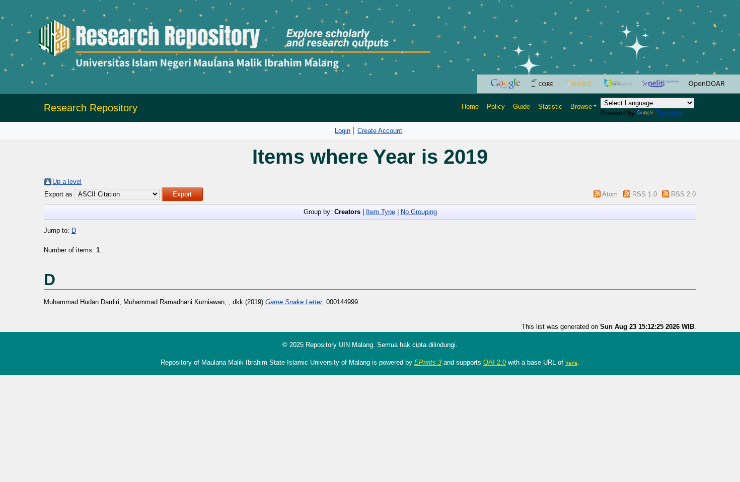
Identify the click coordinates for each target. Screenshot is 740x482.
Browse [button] (581, 106)
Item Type (380, 212)
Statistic (550, 106)
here (571, 363)
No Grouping (419, 212)
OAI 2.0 (494, 362)
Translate (669, 113)
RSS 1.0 (644, 194)
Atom (610, 194)
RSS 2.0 (683, 194)
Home (470, 106)
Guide (521, 106)
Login (342, 130)
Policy (496, 106)
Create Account (379, 130)
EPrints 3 (427, 362)
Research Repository (90, 107)
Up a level (67, 181)
